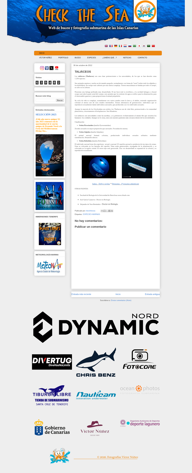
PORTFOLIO (63, 58)
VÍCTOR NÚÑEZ (45, 58)
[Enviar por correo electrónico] (102, 211)
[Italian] (121, 46)
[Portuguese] (135, 46)
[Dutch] (126, 46)
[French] (111, 46)
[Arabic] (149, 46)
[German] (116, 46)
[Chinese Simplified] (154, 46)
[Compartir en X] (107, 211)
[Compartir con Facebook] (109, 211)
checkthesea (91, 211)
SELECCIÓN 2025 (46, 114)
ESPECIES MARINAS (91, 214)
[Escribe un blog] (104, 211)
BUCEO (78, 58)
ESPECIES (91, 58)
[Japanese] (140, 46)
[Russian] (130, 46)
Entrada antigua (152, 294)
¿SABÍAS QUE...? (110, 58)
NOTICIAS (127, 58)
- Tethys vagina (103, 184)
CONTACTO (142, 58)
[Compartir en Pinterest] (112, 211)
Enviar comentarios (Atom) (121, 300)
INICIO (41, 53)
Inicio (118, 294)
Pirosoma (125, 184)
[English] (107, 46)
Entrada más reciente (81, 294)
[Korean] (144, 46)
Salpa (94, 184)
